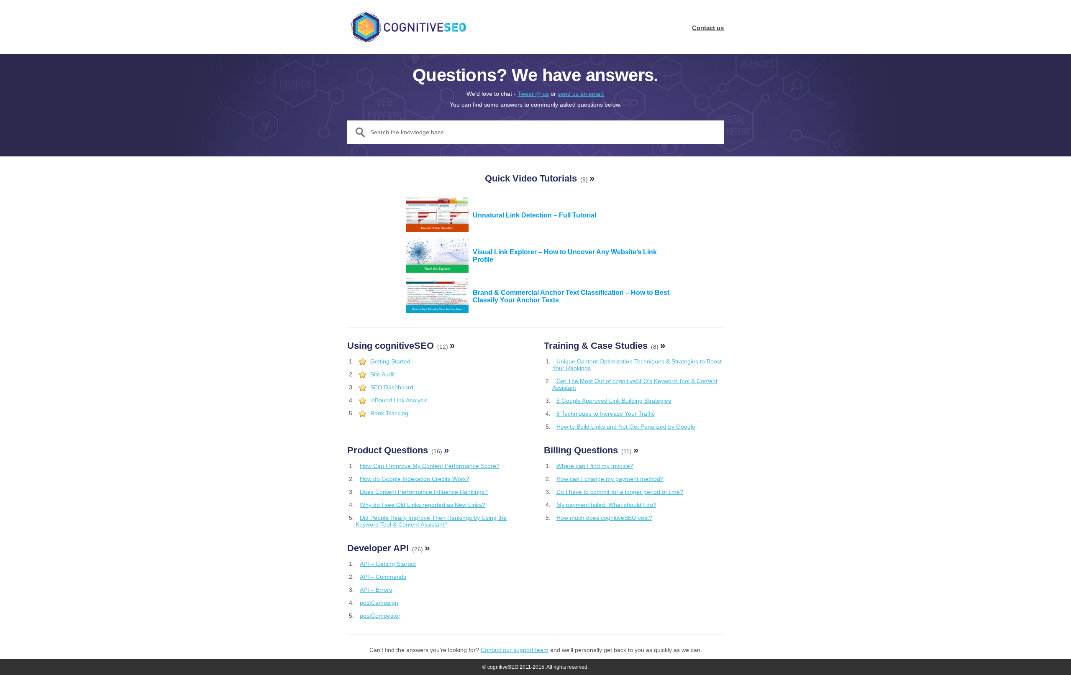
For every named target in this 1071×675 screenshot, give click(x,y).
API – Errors (376, 589)
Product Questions (398, 450)
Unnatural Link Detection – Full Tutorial (534, 215)
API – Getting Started (388, 563)
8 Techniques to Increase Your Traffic (605, 413)
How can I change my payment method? (610, 479)
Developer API (388, 548)
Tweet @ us (533, 93)
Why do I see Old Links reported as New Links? (422, 504)
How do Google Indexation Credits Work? (414, 479)
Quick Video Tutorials (539, 178)
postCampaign (379, 602)
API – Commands (383, 576)
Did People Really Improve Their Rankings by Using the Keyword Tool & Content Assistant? (431, 521)
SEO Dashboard (391, 387)
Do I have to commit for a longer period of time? (619, 491)
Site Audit (382, 374)
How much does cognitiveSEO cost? (604, 517)
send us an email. (581, 93)
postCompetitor (380, 615)
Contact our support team (514, 650)
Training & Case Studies (604, 345)
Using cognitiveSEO (401, 345)
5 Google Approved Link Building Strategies (613, 400)
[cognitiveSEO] (408, 27)
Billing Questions (591, 450)
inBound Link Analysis (399, 400)
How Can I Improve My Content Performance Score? (430, 466)
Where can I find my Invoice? (594, 466)
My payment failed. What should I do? (606, 504)
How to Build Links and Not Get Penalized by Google (625, 426)
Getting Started (390, 361)
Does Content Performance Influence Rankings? (424, 491)
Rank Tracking (389, 413)
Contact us (708, 27)
